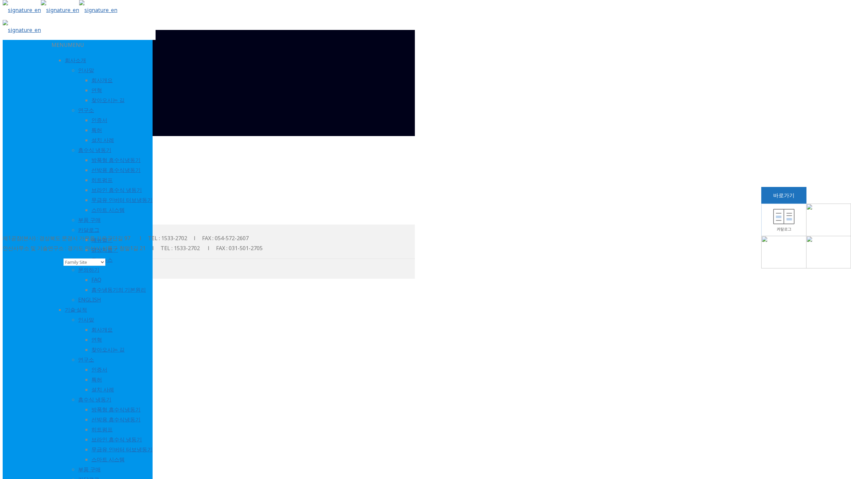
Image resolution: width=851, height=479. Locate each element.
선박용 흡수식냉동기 (116, 170)
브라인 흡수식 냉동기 (116, 190)
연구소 (86, 110)
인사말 (86, 70)
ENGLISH (89, 299)
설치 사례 (102, 140)
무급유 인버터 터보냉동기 (122, 200)
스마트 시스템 (108, 210)
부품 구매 (89, 220)
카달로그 (88, 230)
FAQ (96, 279)
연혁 (96, 90)
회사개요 (102, 80)
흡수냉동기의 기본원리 (118, 289)
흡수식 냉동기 (94, 150)
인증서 (99, 120)
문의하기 (88, 269)
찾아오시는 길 (108, 100)
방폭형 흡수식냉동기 (116, 160)
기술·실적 (76, 309)
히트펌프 (102, 180)
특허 (96, 130)
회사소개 (75, 60)
